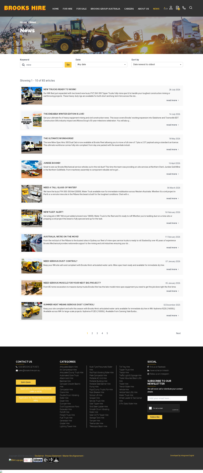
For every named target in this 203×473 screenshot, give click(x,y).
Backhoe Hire (65, 381)
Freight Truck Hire (67, 415)
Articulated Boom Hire (69, 367)
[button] (101, 64)
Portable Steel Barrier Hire (99, 384)
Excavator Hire (66, 409)
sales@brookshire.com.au (29, 370)
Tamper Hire (94, 421)
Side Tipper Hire (96, 404)
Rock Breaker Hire (96, 392)
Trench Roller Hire (126, 387)
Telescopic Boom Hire (98, 426)
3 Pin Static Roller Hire (128, 404)
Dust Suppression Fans (69, 406)
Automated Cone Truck (69, 375)
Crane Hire (64, 392)
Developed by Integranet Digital (182, 456)
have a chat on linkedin (159, 370)
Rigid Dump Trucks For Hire (101, 389)
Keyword (24, 59)
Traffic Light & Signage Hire (130, 375)
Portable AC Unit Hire (98, 378)
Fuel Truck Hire (66, 418)
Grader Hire (64, 423)
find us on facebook (158, 367)
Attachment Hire (66, 378)
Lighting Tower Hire (68, 426)
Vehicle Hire (124, 389)
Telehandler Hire (96, 423)
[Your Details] (171, 8)
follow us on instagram (159, 374)
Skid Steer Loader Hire (98, 406)
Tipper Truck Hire (126, 370)
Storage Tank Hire (96, 418)
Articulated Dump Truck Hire (71, 372)
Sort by (135, 59)
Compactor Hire (66, 389)
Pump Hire (93, 387)
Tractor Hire (124, 372)
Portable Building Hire (98, 381)
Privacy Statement (53, 456)
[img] (101, 35)
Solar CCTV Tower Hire (98, 415)
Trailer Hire (123, 384)
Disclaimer (39, 456)
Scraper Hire (94, 398)
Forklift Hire (64, 412)
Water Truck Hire (126, 395)
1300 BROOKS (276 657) (28, 367)
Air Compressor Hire (68, 370)
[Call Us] (184, 8)
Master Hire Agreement (73, 456)
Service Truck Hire (96, 401)
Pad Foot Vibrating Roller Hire (101, 372)
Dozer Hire (64, 401)
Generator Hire (66, 421)
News (27, 30)
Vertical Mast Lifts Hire (128, 392)
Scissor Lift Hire (95, 395)
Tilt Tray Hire (124, 367)
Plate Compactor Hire (98, 375)
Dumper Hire (65, 404)
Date (78, 59)
